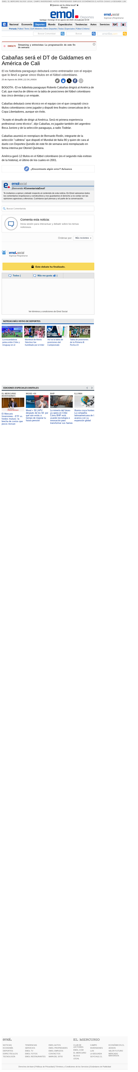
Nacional (14, 24)
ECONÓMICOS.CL (116, 1045)
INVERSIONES (96, 1048)
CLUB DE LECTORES (78, 1046)
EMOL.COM (78, 1050)
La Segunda (116, 1)
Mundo (51, 24)
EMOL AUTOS (55, 1045)
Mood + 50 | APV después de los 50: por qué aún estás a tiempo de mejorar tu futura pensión (37, 415)
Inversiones (46, 1)
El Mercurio (14, 1)
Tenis (26, 29)
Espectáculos (65, 24)
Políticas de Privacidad (44, 1067)
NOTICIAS (7, 1045)
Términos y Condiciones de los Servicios (72, 1067)
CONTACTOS (54, 1054)
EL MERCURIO (79, 1053)
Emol (4, 1)
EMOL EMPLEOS (56, 1051)
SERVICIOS (30, 1048)
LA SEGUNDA (96, 1054)
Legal (30, 1)
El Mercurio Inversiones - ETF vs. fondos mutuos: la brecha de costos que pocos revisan (12, 418)
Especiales (70, 29)
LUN (92, 1051)
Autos (56, 1)
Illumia (78, 393)
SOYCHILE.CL (96, 1057)
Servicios (105, 24)
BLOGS (76, 1056)
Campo (37, 1)
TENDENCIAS (31, 1045)
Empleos (77, 1)
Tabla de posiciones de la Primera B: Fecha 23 (79, 342)
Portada (13, 29)
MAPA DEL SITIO (56, 1057)
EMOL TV (29, 1051)
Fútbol (20, 29)
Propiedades (66, 1)
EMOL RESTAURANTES (35, 1057)
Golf (32, 29)
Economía (27, 24)
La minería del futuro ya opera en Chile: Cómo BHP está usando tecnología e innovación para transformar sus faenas (61, 416)
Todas (61, 29)
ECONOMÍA (8, 1048)
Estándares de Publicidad (100, 1067)
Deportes (40, 24)
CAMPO (93, 1045)
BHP (52, 393)
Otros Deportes (50, 29)
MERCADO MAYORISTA (114, 1055)
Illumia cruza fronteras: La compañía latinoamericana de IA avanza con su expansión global (85, 415)
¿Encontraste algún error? (51, 169)
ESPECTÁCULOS (10, 1054)
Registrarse (118, 18)
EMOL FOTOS (31, 1054)
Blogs (23, 1)
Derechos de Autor (26, 1067)
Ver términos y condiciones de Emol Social (48, 311)
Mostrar (64, 7)
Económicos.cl (89, 1)
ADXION (112, 1048)
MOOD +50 (31, 393)
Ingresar (108, 18)
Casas (107, 1)
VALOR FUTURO (116, 1051)
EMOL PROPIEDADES (58, 1048)
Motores (38, 29)
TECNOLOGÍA (9, 1057)
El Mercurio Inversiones (9, 394)
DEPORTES (8, 1051)
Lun (124, 1)
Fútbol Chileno (82, 29)
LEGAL (76, 1059)
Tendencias (81, 24)
